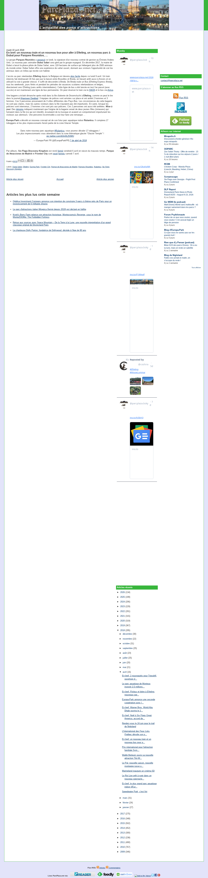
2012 (122, 837)
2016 (122, 818)
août (125, 653)
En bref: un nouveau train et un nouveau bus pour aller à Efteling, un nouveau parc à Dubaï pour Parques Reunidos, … (58, 54)
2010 (122, 847)
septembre (128, 648)
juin (125, 662)
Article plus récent (14, 179)
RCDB (167, 164)
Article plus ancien (105, 179)
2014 (122, 828)
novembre (128, 639)
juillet (125, 658)
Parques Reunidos (85, 167)
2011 (122, 842)
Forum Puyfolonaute (174, 214)
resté (55, 153)
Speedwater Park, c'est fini (134, 791)
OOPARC (168, 149)
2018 (122, 630)
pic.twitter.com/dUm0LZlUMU (60, 136)
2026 (122, 592)
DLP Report (170, 189)
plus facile (75, 76)
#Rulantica (59, 130)
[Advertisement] (104, 37)
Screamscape (171, 177)
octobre (126, 643)
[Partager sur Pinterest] (31, 160)
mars (125, 798)
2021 (122, 616)
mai (125, 667)
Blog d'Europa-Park (174, 230)
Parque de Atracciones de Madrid (64, 167)
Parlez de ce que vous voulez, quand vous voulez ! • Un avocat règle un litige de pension (180, 220)
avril (125, 672)
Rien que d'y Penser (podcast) (179, 242)
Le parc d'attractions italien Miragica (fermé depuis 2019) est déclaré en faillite (49, 209)
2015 (122, 823)
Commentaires (114, 868)
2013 (122, 832)
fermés (61, 153)
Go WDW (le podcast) (174, 202)
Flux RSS (183, 97)
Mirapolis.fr (170, 136)
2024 (122, 601)
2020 (122, 620)
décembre (128, 634)
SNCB (92, 90)
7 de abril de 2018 (78, 140)
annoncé (41, 60)
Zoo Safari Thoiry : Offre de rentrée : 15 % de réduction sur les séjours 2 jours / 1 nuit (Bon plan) (181, 154)
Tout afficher (196, 267)
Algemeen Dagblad (29, 98)
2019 (122, 625)
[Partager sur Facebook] (28, 160)
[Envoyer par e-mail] (19, 160)
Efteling (26, 167)
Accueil (60, 179)
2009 (122, 852)
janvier (126, 807)
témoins (20, 109)
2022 (122, 611)
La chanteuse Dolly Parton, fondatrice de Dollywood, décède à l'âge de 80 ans (49, 230)
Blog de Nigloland (173, 255)
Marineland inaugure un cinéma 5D (138, 771)
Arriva (110, 90)
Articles (102, 868)
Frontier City (45, 167)
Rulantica (97, 167)
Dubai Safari (17, 167)
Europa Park (35, 167)
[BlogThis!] (22, 160)
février (126, 802)
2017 (122, 813)
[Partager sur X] (25, 160)
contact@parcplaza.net (171, 80)
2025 (122, 597)
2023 (122, 606)
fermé (60, 151)
